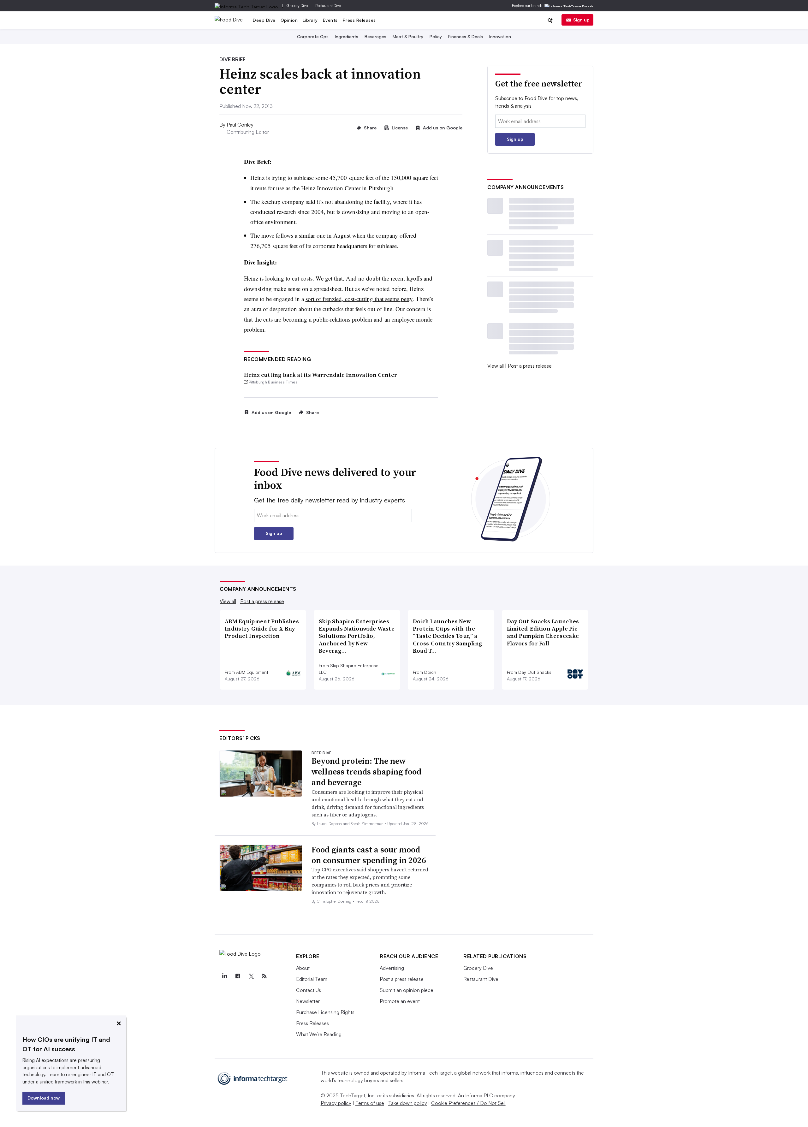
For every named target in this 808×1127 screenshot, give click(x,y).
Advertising (392, 968)
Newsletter (308, 1001)
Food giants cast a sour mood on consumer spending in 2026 (369, 855)
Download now (43, 1097)
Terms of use (369, 1103)
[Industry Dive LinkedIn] (224, 976)
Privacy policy (336, 1103)
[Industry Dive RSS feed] (264, 976)
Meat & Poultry (408, 36)
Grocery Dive (297, 5)
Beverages (375, 36)
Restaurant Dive (328, 5)
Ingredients (346, 36)
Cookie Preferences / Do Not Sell (468, 1103)
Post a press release (530, 366)
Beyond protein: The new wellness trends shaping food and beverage (366, 771)
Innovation (500, 36)
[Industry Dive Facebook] (237, 976)
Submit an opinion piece (406, 990)
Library (310, 20)
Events (330, 20)
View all (495, 366)
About (303, 968)
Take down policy (407, 1103)
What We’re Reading (319, 1034)
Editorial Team (311, 979)
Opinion (289, 20)
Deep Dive (264, 20)
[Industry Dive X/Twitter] (251, 976)
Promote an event (400, 1001)
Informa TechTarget (430, 1073)
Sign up (581, 19)
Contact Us (308, 990)
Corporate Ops (313, 36)
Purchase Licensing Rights (325, 1012)
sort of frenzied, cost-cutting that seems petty (359, 299)
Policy (436, 36)
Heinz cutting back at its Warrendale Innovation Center (320, 375)
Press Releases (359, 20)
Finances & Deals (465, 36)
